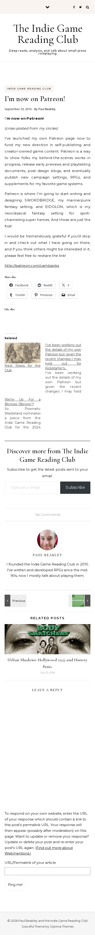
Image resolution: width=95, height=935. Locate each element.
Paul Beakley (47, 109)
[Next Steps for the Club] (23, 353)
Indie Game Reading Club (29, 88)
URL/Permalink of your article (30, 862)
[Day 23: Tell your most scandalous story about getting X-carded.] (80, 600)
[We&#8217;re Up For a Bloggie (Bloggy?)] (25, 413)
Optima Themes (62, 926)
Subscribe (75, 487)
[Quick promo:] (15, 600)
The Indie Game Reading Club (48, 34)
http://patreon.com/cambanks (32, 265)
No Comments (47, 514)
